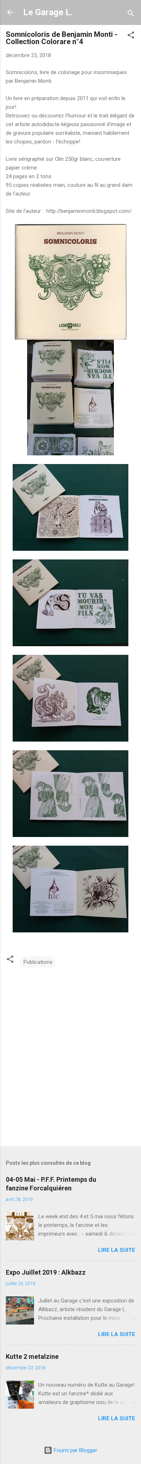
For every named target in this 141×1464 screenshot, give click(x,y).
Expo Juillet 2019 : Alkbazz (46, 1272)
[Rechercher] (131, 15)
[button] (131, 36)
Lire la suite (116, 1250)
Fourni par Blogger (74, 1450)
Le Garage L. (48, 12)
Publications (38, 962)
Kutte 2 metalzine (32, 1356)
